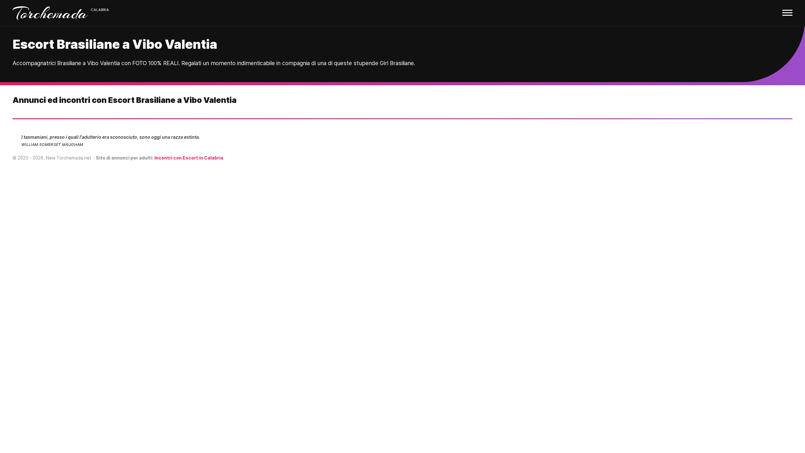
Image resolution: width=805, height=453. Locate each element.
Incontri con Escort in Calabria (188, 157)
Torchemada (50, 13)
